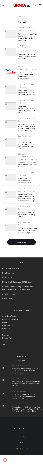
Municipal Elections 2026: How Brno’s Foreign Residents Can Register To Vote (23, 396)
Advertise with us (8, 294)
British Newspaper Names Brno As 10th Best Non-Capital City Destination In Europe (26, 198)
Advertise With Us (9, 316)
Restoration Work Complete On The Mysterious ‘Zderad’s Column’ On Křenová (26, 383)
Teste (4, 344)
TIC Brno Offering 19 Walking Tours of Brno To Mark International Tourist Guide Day (27, 127)
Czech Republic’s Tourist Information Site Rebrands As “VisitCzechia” (27, 75)
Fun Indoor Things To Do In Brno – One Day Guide (26, 214)
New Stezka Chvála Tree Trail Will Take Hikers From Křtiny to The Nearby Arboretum (27, 37)
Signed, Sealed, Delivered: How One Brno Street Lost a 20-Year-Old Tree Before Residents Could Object (26, 409)
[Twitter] (19, 428)
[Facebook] (14, 428)
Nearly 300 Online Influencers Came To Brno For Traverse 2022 (27, 92)
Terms (4, 341)
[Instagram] (23, 428)
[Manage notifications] (5, 460)
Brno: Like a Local (23, 48)
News (23, 28)
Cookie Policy (7, 325)
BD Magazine (22, 46)
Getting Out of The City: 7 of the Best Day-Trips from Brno (27, 56)
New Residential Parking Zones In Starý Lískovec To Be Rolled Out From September (25, 371)
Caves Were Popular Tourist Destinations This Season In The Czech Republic (26, 145)
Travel (28, 28)
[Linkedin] (28, 428)
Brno (19, 28)
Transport (21, 66)
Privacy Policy (7, 299)
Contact (5, 322)
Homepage (6, 328)
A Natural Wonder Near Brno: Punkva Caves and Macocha (27, 165)
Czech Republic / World (25, 64)
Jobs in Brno (7, 332)
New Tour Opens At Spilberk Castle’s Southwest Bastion (25, 181)
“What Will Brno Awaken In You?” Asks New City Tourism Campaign (27, 230)
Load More (21, 242)
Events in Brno (26, 118)
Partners (5, 335)
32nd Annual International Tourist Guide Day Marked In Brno (26, 109)
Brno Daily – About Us (10, 319)
